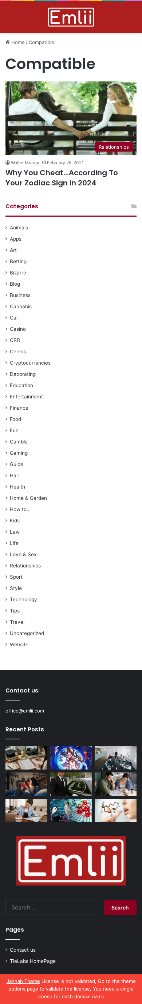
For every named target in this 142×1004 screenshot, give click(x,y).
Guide (16, 464)
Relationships (25, 566)
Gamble (19, 442)
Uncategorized (27, 633)
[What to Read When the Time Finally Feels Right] (26, 784)
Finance (19, 408)
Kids (15, 520)
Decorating (23, 374)
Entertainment (26, 396)
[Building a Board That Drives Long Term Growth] (116, 758)
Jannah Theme (23, 981)
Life (14, 543)
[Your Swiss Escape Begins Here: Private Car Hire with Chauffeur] (71, 784)
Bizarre (18, 273)
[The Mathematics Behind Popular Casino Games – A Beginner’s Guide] (71, 811)
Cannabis (21, 306)
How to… (20, 509)
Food (15, 419)
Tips (15, 611)
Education (21, 385)
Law (15, 532)
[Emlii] (71, 17)
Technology (23, 599)
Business (20, 295)
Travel (17, 622)
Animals (19, 227)
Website (19, 644)
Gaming (19, 453)
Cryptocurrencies (30, 363)
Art (13, 250)
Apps (15, 239)
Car (14, 318)
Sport (16, 577)
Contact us (23, 950)
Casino (18, 329)
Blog (15, 284)
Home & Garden (28, 498)
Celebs (18, 351)
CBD (15, 340)
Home (17, 42)
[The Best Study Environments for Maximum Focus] (26, 811)
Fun (14, 430)
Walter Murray (25, 162)
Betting (18, 261)
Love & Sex (23, 554)
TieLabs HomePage (33, 961)
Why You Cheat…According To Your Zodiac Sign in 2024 (61, 178)
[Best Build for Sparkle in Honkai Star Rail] (71, 758)
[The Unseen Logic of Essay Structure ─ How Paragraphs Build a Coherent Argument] (116, 784)
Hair (14, 475)
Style (16, 588)
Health (17, 487)
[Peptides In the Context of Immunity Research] (116, 811)
